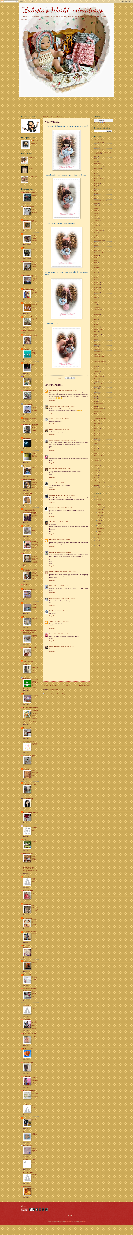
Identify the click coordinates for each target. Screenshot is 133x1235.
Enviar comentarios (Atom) (56, 689)
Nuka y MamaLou (98, 384)
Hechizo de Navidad (34, 963)
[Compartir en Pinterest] (74, 378)
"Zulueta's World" (98, 142)
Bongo (95, 186)
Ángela (96, 147)
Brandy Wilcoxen (54, 646)
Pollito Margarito (98, 408)
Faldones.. (34, 1036)
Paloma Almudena (54, 571)
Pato (95, 396)
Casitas (96, 218)
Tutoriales (96, 465)
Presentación (97, 411)
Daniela (96, 245)
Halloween (97, 312)
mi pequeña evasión (28, 220)
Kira (95, 322)
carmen (51, 418)
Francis (51, 634)
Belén (95, 171)
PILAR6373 (52, 468)
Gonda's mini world (28, 275)
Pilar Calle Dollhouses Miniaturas (29, 1004)
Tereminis (26, 349)
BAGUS (25, 553)
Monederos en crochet (99, 364)
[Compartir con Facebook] (72, 378)
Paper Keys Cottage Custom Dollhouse (34, 210)
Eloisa (51, 586)
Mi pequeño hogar (28, 798)
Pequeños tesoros (98, 403)
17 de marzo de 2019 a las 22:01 (64, 456)
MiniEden (26, 769)
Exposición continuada (34, 743)
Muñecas (96, 371)
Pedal (95, 401)
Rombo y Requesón (99, 436)
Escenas (96, 270)
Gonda (51, 429)
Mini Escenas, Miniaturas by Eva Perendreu (30, 989)
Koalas (96, 324)
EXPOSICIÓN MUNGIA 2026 (35, 292)
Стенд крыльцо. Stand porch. (35, 455)
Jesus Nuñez (26, 1019)
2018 (97, 537)
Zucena (96, 488)
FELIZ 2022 (34, 439)
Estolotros (96, 277)
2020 (97, 499)
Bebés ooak (97, 168)
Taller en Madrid (34, 1161)
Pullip (95, 413)
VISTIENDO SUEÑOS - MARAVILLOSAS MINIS (30, 783)
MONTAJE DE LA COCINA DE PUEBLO (35, 428)
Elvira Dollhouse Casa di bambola (29, 946)
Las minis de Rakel (28, 1145)
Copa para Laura (34, 934)
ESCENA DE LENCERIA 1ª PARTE (35, 977)
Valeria (96, 468)
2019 (97, 502)
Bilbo (33, 392)
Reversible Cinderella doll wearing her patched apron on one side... (30, 870)
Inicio (68, 685)
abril (99, 523)
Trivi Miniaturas (27, 1118)
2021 (97, 497)
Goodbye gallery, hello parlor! (35, 515)
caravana (96, 210)
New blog (34, 1064)
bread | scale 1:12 (34, 649)
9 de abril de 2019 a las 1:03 (61, 634)
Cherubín (96, 220)
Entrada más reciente (50, 685)
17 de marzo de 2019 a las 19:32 (62, 418)
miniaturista (52, 507)
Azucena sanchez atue (55, 390)
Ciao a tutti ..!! (34, 949)
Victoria (96, 470)
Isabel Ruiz (52, 456)
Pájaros (96, 394)
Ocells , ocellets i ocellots (34, 879)
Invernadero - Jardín (35, 319)
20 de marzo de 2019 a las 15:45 (68, 571)
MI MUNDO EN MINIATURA (27, 494)
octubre (100, 509)
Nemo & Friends (98, 376)
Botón (95, 188)
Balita (95, 156)
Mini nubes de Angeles (29, 755)
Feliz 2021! (97, 290)
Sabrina (96, 441)
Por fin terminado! (34, 337)
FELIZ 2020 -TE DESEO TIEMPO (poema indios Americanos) (35, 485)
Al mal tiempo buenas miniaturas (34, 857)
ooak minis (26, 584)
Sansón (96, 446)
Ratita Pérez (97, 423)
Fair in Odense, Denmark (34, 528)
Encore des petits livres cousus (34, 306)
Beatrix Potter (97, 163)
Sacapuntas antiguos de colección (34, 1175)
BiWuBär (52, 552)
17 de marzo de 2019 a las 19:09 (69, 390)
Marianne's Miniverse (29, 728)
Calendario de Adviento (100, 200)
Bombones (97, 183)
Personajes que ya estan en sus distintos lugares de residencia (34, 1024)
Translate (106, 123)
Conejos (96, 228)
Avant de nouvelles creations (34, 264)
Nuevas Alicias (33, 1007)
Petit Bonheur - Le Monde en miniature (30, 569)
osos (95, 391)
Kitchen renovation (34, 730)
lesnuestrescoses (27, 1186)
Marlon (96, 359)
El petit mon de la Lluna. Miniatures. (30, 1034)
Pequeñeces (26, 678)
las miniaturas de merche (30, 466)
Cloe (95, 223)
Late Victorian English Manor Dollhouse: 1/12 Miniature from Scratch (29, 510)
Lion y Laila (97, 334)
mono (95, 366)
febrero (100, 531)
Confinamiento (98, 230)
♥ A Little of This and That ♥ (30, 708)
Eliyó (95, 262)
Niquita (96, 379)
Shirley (96, 453)
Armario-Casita (98, 149)
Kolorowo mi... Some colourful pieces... (34, 607)
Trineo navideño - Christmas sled (34, 994)
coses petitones (27, 877)
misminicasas (26, 438)
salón (95, 443)
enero (99, 534)
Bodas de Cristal (98, 178)
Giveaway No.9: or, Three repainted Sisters (34, 923)
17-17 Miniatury (27, 918)
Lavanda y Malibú (98, 329)
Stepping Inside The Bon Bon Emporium (34, 238)
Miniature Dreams (28, 1062)
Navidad (96, 374)
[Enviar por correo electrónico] (66, 378)
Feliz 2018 (97, 285)
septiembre (101, 512)
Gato (95, 302)
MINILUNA (26, 1076)
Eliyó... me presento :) (32, 158)
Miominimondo (27, 404)
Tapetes (96, 458)
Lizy (95, 337)
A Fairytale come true (29, 526)
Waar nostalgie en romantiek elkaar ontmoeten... (28, 662)
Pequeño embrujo (28, 853)
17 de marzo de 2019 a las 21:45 (68, 440)
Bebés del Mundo (98, 166)
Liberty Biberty (27, 617)
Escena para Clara (34, 892)
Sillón (33, 1188)
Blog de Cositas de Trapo (29, 867)
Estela (95, 272)
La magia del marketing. (35, 194)
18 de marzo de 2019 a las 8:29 (63, 468)
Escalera (96, 267)
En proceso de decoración (35, 635)
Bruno (95, 196)
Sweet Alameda (98, 455)
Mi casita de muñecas (99, 361)
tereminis (52, 539)
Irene (95, 317)
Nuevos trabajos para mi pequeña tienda (35, 773)
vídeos (95, 473)
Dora (95, 248)
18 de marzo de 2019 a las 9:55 (64, 507)
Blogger (84, 1221)
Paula (95, 398)
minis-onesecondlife (28, 540)
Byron (95, 198)
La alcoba (96, 327)
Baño (95, 158)
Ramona (96, 421)
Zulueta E (35, 141)
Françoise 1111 (27, 694)
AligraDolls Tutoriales (29, 1159)
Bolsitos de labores (99, 181)
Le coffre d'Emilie (28, 261)
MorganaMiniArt (28, 975)
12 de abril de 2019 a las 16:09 (66, 646)
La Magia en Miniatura (29, 1173)
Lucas (95, 342)
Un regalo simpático (34, 1106)
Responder (52, 400)
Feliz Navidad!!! (33, 176)
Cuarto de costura (98, 240)
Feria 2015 (97, 292)
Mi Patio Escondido (28, 741)
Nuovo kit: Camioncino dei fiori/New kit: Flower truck (35, 409)
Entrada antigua (84, 685)
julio (99, 518)
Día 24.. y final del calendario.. (34, 352)
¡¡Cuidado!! (26, 419)
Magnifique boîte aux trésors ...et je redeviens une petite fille (35, 575)
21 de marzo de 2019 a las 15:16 (62, 611)
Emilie (96, 265)
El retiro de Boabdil (34, 468)
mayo (99, 520)
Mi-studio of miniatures (29, 647)
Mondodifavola (27, 904)
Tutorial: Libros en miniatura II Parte (34, 1149)
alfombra (96, 145)
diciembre (100, 504)
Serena (96, 450)
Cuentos (96, 243)
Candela (96, 205)
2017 (97, 540)
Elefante (96, 255)
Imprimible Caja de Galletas (34, 829)
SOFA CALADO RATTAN (34, 1134)
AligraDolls (26, 1104)
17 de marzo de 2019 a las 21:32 (61, 429)
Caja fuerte (34, 249)
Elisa (95, 260)
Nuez (95, 381)
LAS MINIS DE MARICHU (30, 424)
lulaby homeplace (54, 598)
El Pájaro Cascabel (99, 253)
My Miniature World (28, 234)
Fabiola (51, 611)
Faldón (96, 280)
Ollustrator (68, 1221)
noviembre (100, 507)
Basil (95, 161)
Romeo (96, 438)
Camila (96, 203)
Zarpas (96, 485)
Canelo (96, 208)
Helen (33, 800)
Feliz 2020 (97, 287)
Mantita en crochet (99, 356)
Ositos (95, 389)
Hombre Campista (34, 1120)
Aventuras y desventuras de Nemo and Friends (102, 152)
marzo (99, 526)
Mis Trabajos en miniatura (30, 248)
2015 (97, 546)
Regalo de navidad (34, 841)
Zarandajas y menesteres (29, 418)
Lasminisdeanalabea (28, 289)
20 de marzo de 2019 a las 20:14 (67, 598)
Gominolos (97, 307)
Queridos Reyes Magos (100, 418)
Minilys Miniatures (28, 826)
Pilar (95, 406)
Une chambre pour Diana (35, 696)
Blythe (96, 176)
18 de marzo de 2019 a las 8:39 (62, 483)
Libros (95, 332)
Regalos (96, 428)
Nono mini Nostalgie (28, 390)
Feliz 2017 (97, 282)
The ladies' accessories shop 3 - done (35, 278)
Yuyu (95, 480)
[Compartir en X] (70, 378)
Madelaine (97, 349)
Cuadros (96, 238)
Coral (95, 233)
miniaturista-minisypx (29, 479)
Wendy (96, 478)
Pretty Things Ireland (29, 589)
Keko (95, 319)
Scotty (95, 448)
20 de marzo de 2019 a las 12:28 (63, 552)
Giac (50, 522)
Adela (24, 840)
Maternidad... (100, 528)
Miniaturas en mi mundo (30, 335)
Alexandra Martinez (54, 495)
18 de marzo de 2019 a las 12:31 (60, 522)
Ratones (96, 426)
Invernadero (97, 314)
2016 (97, 543)
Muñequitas (34, 221)
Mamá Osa (97, 354)
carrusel (96, 215)
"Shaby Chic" (97, 140)
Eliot (95, 257)
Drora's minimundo (54, 440)
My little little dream (28, 452)
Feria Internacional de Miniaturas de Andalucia (35, 1094)
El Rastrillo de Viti (28, 1049)
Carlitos (96, 213)
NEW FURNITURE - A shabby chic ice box (35, 908)
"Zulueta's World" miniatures (62, 9)
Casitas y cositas (27, 363)
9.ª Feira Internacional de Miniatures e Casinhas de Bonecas (35, 544)
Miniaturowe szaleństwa (29, 603)
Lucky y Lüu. (97, 344)
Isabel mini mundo (28, 890)
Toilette (96, 463)
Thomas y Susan (27, 961)
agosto (99, 515)
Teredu (51, 621)
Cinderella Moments (28, 206)
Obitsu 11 (96, 386)
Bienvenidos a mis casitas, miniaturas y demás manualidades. (30, 632)
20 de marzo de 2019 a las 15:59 (61, 586)
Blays (95, 173)
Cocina (96, 225)
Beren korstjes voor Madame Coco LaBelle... (35, 669)
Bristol (96, 193)
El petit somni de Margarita (30, 812)
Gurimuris (96, 309)
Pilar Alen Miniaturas (29, 1090)
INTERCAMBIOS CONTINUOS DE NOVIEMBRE (35, 1081)
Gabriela (96, 300)
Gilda (95, 304)
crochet (96, 235)
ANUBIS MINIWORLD (29, 932)
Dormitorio (97, 250)
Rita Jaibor (97, 433)
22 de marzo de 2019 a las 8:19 (61, 621)
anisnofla (51, 483)
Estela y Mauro (98, 275)
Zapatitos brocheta (99, 483)
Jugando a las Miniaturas (30, 317)
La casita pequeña (28, 377)
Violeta (96, 475)
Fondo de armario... (31, 167)
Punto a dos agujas (98, 416)
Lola (95, 339)
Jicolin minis (26, 303)
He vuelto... (34, 757)
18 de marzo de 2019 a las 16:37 (63, 539)
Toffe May (96, 460)
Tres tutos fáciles (34, 365)
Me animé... (34, 786)
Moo (95, 369)
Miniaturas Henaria (28, 1132)
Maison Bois (97, 351)
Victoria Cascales (54, 406)
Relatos (96, 431)
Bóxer (95, 191)
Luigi (95, 346)
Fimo (95, 297)
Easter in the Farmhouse (34, 619)
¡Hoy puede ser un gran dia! (30, 192)
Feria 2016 (97, 295)
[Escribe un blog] (68, 378)
